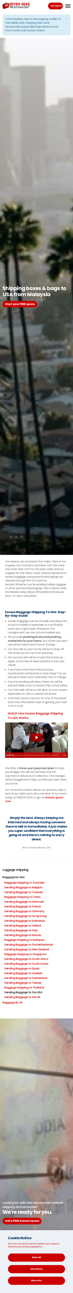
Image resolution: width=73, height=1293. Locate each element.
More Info (36, 1280)
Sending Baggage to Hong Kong (25, 916)
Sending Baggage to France (22, 906)
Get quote (56, 5)
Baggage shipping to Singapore (25, 954)
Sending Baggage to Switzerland (25, 978)
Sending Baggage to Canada (23, 892)
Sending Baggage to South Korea (26, 964)
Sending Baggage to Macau (22, 935)
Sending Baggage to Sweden (23, 973)
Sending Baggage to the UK (22, 997)
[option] (36, 831)
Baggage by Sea (13, 877)
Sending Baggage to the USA (23, 992)
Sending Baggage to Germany (24, 911)
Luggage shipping (15, 870)
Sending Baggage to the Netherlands (28, 945)
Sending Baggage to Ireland (22, 926)
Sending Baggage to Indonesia (24, 921)
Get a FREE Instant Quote (22, 1221)
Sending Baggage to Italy (21, 930)
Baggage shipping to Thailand (24, 988)
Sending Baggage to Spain (21, 968)
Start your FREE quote (20, 304)
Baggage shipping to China (22, 897)
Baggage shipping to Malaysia (24, 940)
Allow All (36, 1257)
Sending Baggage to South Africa (26, 959)
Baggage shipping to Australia (24, 883)
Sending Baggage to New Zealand (26, 949)
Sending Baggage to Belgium (23, 887)
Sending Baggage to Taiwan (23, 983)
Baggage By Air (12, 1002)
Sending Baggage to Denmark (24, 902)
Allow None (36, 1268)
